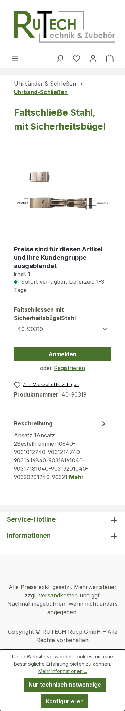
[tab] (61, 450)
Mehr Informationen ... (62, 671)
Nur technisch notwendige (64, 684)
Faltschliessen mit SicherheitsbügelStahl (60, 313)
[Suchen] (59, 58)
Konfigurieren (65, 701)
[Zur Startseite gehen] (64, 27)
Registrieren (69, 368)
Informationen (29, 535)
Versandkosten (58, 595)
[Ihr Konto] (93, 58)
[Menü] (15, 58)
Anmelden (62, 354)
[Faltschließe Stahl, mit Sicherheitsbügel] (62, 192)
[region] (62, 192)
